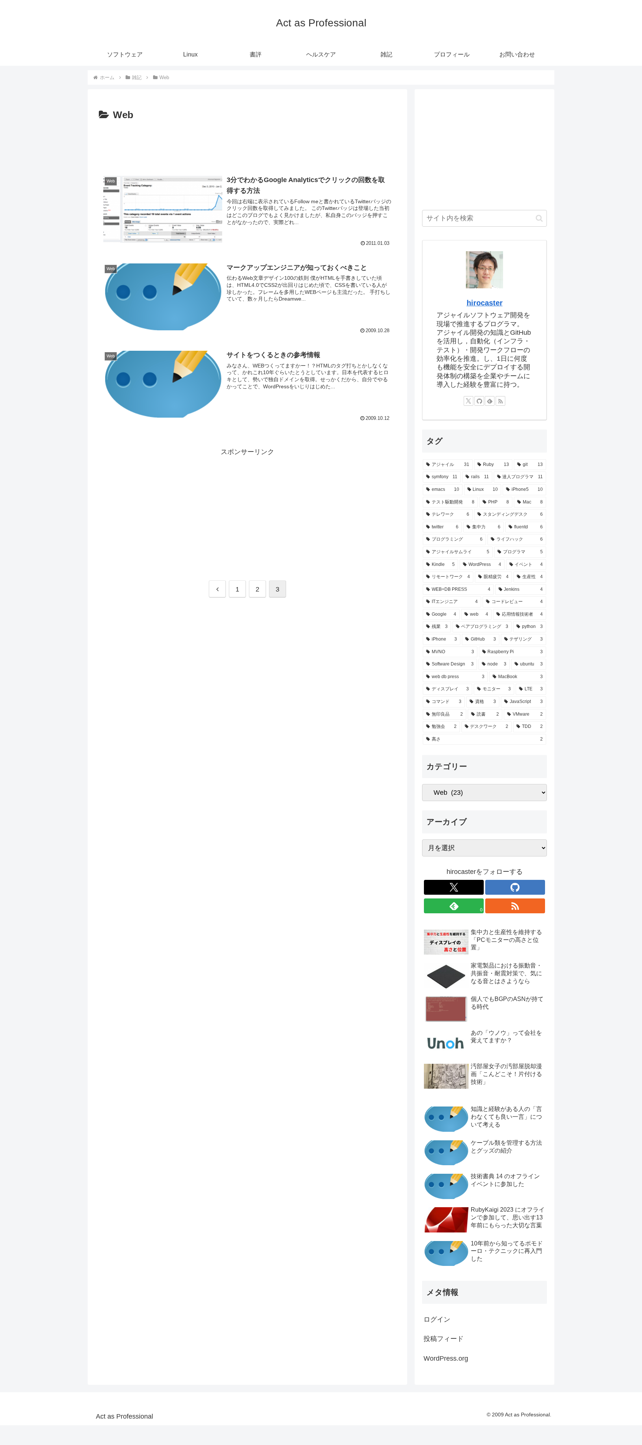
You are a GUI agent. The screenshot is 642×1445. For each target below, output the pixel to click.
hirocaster (485, 303)
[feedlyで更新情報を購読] (490, 401)
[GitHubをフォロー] (479, 401)
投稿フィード (444, 1338)
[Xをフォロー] (468, 401)
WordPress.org (446, 1358)
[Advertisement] (247, 144)
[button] (539, 218)
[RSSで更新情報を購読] (500, 401)
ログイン (437, 1319)
